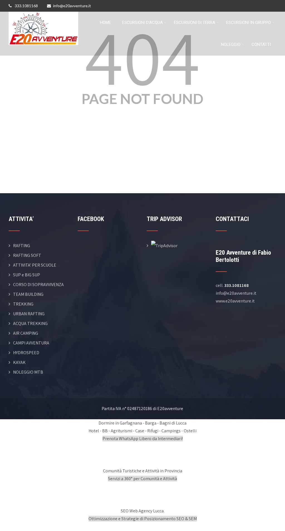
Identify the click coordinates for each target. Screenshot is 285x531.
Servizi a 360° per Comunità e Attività (142, 479)
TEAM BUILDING (28, 294)
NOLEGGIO (230, 44)
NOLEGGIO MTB (28, 372)
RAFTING (21, 246)
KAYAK (19, 362)
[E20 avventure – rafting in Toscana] (43, 15)
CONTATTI (261, 44)
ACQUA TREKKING (30, 323)
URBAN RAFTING (29, 314)
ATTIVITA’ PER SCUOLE (34, 265)
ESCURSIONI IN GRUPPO (248, 22)
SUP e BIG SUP (26, 275)
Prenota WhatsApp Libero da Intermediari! (142, 438)
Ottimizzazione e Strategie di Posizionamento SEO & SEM (143, 519)
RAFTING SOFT (27, 255)
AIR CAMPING (25, 333)
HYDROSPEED (26, 353)
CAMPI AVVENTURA (31, 343)
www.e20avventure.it (235, 301)
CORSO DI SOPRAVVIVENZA (38, 284)
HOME (105, 22)
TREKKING (23, 304)
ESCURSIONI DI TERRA (194, 22)
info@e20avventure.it (72, 5)
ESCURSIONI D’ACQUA (142, 22)
